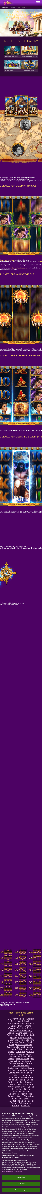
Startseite (4, 7)
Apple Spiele (24, 1021)
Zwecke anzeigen (21, 1190)
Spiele (13, 7)
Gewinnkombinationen (20, 268)
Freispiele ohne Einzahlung (20, 1039)
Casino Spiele (22, 1033)
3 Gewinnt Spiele (16, 1019)
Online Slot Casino (17, 1087)
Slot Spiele (24, 1099)
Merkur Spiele (22, 1059)
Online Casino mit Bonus (20, 1063)
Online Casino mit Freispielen (18, 1067)
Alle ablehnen (21, 1184)
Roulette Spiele (15, 1096)
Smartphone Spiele (17, 1101)
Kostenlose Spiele (18, 1056)
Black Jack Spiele (24, 1028)
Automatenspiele (16, 1024)
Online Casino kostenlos (20, 1084)
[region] (21, 1150)
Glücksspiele (13, 1047)
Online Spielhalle (21, 1090)
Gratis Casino (27, 1047)
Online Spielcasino (23, 1088)
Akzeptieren (21, 1177)
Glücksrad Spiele (24, 1045)
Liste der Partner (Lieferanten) (12, 1172)
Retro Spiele (26, 1094)
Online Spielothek (19, 1093)
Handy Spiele (16, 1049)
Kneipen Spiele (24, 1054)
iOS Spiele (20, 1052)
